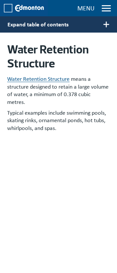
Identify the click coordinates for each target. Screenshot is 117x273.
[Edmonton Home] (24, 8)
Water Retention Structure (38, 79)
